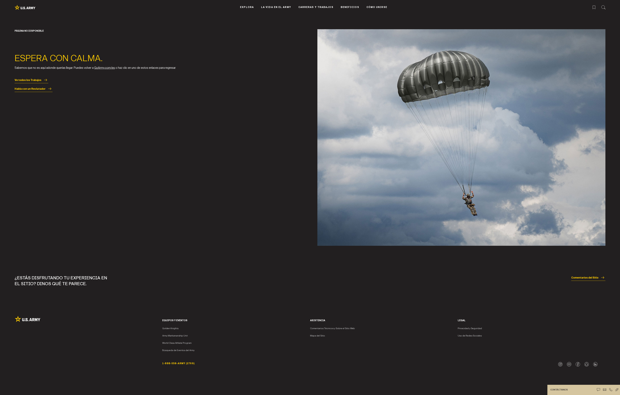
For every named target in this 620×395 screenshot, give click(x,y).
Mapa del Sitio (317, 335)
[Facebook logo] (578, 364)
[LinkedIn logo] (595, 364)
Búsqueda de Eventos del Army (178, 350)
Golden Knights (170, 328)
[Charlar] (598, 390)
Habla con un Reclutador (30, 88)
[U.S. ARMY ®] (29, 7)
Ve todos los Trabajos (28, 80)
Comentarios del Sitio (584, 277)
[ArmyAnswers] (617, 390)
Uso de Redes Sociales (470, 335)
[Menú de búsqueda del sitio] (603, 7)
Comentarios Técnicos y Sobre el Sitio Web (332, 328)
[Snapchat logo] (586, 364)
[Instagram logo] (560, 364)
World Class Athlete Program (177, 343)
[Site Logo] (88, 319)
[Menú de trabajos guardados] (594, 7)
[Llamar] (611, 390)
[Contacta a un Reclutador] (605, 390)
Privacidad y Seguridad (470, 328)
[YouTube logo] (569, 364)
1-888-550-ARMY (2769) (178, 363)
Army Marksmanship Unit (175, 335)
